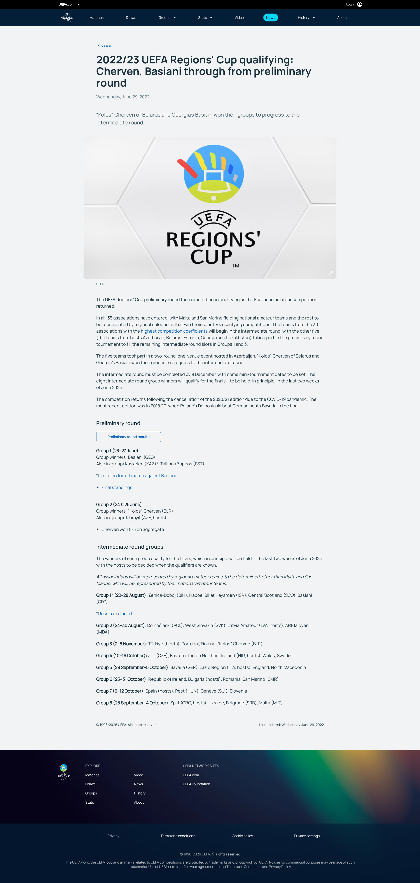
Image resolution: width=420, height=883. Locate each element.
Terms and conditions (178, 835)
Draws (90, 784)
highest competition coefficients (174, 331)
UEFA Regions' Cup (67, 17)
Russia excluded (115, 613)
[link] (96, 17)
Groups (91, 793)
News (138, 784)
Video (138, 775)
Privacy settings (307, 835)
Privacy (113, 835)
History (139, 793)
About (139, 802)
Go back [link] (106, 45)
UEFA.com (191, 775)
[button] (167, 17)
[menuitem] (102, 17)
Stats (89, 802)
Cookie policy (242, 835)
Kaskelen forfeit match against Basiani (137, 475)
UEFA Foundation (196, 784)
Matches (92, 775)
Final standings (117, 487)
